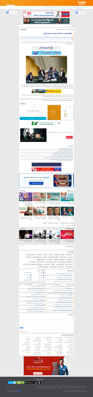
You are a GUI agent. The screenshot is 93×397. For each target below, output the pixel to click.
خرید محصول (69, 137)
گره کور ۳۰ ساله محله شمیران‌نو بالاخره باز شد (64, 302)
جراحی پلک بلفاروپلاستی (41, 259)
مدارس (50, 340)
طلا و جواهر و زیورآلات (37, 340)
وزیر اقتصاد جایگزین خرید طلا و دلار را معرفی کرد (35, 288)
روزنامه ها (40, 272)
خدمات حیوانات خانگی (58, 342)
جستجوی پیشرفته (42, 387)
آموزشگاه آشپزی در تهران (47, 337)
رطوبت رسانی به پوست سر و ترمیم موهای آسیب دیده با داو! (62, 156)
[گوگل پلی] (29, 382)
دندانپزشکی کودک (70, 350)
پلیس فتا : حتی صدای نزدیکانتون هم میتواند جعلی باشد (63, 153)
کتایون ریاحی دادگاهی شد (39, 305)
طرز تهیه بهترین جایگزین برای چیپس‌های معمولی (63, 306)
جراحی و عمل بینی (53, 266)
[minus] (23, 29)
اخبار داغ (56, 284)
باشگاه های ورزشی (59, 345)
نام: (72, 317)
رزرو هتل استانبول (70, 259)
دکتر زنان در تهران (70, 347)
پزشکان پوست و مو (59, 337)
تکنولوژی (50, 7)
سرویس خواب (38, 345)
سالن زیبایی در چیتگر (69, 264)
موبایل (29, 345)
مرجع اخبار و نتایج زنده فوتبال (54, 257)
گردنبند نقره (39, 254)
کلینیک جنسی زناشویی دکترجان (50, 262)
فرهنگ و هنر (54, 7)
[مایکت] (12, 382)
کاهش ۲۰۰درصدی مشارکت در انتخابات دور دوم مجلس (62, 281)
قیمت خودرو (40, 275)
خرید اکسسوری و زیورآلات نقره (31, 254)
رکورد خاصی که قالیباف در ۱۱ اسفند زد (65, 275)
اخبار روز (79, 7)
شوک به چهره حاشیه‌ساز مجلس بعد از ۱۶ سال (64, 277)
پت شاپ (60, 344)
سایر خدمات (28, 352)
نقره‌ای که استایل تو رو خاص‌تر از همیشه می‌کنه (65, 151)
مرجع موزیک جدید (63, 257)
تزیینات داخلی (38, 349)
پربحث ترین (27, 284)
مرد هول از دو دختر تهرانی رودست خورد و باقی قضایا (35, 303)
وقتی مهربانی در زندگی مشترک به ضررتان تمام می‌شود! (63, 290)
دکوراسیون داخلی (38, 347)
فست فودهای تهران (48, 345)
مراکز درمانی (71, 344)
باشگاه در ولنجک (49, 259)
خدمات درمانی (60, 340)
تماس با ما (66, 387)
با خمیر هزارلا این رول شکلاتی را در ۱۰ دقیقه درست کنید (62, 310)
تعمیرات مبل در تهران (37, 344)
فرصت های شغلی (60, 387)
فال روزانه (28, 277)
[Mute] (50, 119)
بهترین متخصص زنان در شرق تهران (37, 264)
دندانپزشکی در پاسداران (60, 264)
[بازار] (20, 382)
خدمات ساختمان (38, 350)
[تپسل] (20, 103)
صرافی (29, 340)
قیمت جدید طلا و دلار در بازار (39, 292)
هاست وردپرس (46, 264)
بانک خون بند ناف (61, 266)
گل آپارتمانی (56, 259)
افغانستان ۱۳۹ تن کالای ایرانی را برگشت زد (37, 286)
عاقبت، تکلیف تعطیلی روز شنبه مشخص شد (64, 279)
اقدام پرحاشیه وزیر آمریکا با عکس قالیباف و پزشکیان (35, 309)
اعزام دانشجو (27, 339)
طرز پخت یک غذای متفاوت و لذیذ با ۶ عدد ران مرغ (35, 296)
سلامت (59, 7)
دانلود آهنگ (45, 257)
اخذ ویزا (28, 337)
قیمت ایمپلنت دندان (69, 254)
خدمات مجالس (48, 352)
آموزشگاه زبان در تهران (58, 350)
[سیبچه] (37, 382)
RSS (37, 387)
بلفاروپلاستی (56, 254)
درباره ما (70, 387)
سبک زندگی (70, 7)
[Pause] (48, 119)
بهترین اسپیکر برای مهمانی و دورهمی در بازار (65, 148)
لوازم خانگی (28, 347)
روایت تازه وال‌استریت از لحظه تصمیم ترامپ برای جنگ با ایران (61, 286)
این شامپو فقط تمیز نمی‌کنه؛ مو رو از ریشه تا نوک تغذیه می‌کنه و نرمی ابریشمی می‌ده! (58, 157)
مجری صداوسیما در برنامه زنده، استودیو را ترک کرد (35, 301)
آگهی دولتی (48, 387)
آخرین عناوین (68, 284)
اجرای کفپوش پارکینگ (69, 266)
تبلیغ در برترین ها (53, 387)
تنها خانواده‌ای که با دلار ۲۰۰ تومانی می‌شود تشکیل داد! (63, 304)
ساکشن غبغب (50, 254)
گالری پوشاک (38, 337)
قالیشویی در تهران (37, 352)
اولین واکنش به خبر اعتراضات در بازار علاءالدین (36, 307)
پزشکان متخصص (70, 345)
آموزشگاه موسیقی (59, 352)
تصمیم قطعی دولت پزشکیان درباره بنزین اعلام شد (35, 311)
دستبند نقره (45, 254)
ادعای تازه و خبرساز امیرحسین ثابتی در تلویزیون (64, 273)
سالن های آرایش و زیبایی (69, 337)
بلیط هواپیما (62, 254)
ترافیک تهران (40, 277)
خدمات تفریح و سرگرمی (26, 344)
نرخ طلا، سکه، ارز (27, 272)
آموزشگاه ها (60, 349)
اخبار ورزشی (75, 7)
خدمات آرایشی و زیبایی (69, 340)
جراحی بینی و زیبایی (69, 354)
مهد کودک (49, 342)
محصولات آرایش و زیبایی (69, 342)
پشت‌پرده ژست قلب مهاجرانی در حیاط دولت (64, 308)
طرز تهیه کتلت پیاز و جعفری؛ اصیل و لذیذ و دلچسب (35, 290)
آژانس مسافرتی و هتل (37, 354)
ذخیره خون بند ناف (32, 262)
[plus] (25, 29)
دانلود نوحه (53, 264)
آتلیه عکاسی (49, 354)
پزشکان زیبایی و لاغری (69, 352)
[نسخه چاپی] (21, 29)
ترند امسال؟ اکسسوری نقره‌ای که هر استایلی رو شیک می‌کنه (63, 154)
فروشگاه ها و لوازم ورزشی (57, 347)
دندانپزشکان (71, 349)
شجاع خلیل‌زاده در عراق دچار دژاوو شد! (65, 298)
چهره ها (65, 7)
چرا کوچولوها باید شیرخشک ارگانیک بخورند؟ (65, 160)
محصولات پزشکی (59, 339)
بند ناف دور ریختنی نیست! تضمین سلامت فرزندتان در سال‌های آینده (61, 159)
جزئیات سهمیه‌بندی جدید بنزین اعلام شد (37, 294)
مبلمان (39, 342)
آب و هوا (28, 275)
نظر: (72, 320)
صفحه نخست (83, 7)
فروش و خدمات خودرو (26, 350)
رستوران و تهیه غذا (48, 344)
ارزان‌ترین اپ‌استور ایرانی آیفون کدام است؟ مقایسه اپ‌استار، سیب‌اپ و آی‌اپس (60, 293)
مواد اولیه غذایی (28, 257)
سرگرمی (46, 7)
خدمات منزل (27, 349)
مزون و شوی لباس (37, 339)
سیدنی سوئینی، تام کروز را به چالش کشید (65, 300)
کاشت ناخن (71, 339)
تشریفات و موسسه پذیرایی (46, 350)
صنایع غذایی (49, 349)
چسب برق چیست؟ (69, 288)
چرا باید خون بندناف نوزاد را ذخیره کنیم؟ (66, 150)
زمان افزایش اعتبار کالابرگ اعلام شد (38, 299)
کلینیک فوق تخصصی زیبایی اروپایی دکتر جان (65, 262)
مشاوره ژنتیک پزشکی (40, 262)
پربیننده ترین (41, 284)
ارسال (21, 327)
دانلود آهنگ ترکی (26, 264)
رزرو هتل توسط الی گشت (37, 257)
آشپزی (62, 7)
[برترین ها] (81, 3)
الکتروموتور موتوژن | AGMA (43, 266)
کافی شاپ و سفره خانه (47, 347)
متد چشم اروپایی (62, 259)
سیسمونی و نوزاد (27, 342)
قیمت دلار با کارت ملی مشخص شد (66, 296)
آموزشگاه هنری (59, 354)
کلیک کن (33, 118)
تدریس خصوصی (48, 339)
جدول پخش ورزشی (26, 280)
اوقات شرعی (40, 280)
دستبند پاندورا (70, 257)
